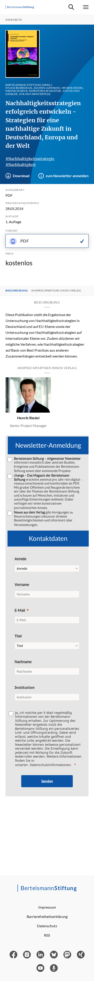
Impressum (47, 907)
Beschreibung (16, 290)
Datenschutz (47, 926)
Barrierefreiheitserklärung (47, 916)
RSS (47, 935)
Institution (25, 687)
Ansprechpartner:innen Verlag (56, 290)
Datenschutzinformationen (50, 765)
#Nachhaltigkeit (20, 164)
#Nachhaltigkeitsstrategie (29, 158)
